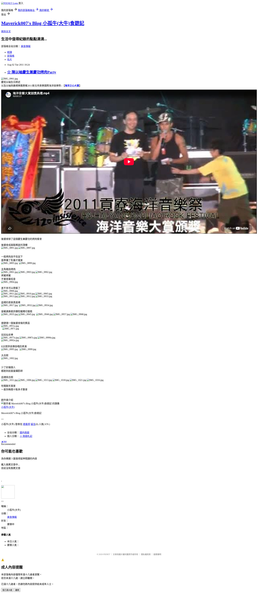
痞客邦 (26, 424)
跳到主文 (6, 31)
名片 (9, 59)
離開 (17, 590)
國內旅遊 (24, 432)
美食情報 (25, 46)
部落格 (10, 56)
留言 (33, 424)
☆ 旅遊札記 (26, 436)
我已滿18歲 (7, 590)
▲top (4, 441)
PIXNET (106, 554)
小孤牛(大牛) (8, 407)
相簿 (9, 52)
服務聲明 (157, 554)
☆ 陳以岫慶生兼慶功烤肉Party (31, 72)
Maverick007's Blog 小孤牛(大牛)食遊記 (42, 23)
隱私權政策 (146, 554)
